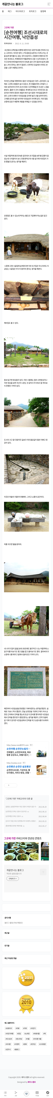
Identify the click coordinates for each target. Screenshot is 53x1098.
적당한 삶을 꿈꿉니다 (14, 873)
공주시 (9, 1049)
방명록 (43, 11)
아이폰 (9, 1044)
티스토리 (9, 1039)
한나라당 (19, 1039)
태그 (10, 11)
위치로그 (32, 11)
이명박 (17, 1044)
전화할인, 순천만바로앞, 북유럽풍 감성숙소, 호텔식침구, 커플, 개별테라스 (19, 753)
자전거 (33, 1028)
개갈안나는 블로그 (12, 4)
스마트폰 (43, 1044)
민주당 (33, 1044)
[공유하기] (11, 785)
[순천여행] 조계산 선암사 (13, 816)
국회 (25, 1028)
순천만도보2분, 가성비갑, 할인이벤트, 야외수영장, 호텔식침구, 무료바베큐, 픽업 (19, 771)
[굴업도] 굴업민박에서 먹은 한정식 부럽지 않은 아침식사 (23, 807)
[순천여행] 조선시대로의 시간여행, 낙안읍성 (25, 34)
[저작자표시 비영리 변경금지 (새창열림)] (31, 785)
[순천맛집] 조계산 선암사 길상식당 (16, 811)
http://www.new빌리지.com (18, 745)
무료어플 (37, 1034)
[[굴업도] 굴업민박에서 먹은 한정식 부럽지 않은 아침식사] (21, 859)
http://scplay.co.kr (14, 763)
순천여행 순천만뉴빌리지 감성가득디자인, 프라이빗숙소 (19, 748)
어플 (28, 1039)
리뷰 (18, 1028)
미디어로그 (20, 11)
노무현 (27, 1034)
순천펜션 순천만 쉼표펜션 (19, 766)
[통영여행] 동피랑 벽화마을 (14, 826)
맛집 (19, 1034)
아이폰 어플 (37, 1039)
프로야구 (9, 1028)
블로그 (17, 1049)
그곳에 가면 (9, 27)
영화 (25, 1044)
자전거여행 (10, 1034)
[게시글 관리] (14, 785)
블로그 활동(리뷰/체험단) (14, 922)
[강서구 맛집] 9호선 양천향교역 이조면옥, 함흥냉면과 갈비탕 (24, 821)
